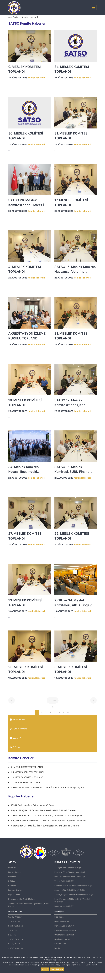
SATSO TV (12, 930)
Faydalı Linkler (14, 894)
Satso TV (17, 738)
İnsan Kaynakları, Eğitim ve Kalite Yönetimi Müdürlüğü (72, 900)
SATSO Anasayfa (15, 917)
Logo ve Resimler (15, 890)
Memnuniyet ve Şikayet (64, 926)
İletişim (57, 948)
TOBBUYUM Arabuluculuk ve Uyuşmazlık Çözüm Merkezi (28, 904)
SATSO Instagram (15, 948)
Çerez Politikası (57, 969)
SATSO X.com (14, 944)
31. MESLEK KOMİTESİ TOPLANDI (27, 782)
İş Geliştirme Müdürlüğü (64, 906)
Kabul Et (45, 969)
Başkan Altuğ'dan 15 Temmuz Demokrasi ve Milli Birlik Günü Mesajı (43, 810)
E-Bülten (11, 881)
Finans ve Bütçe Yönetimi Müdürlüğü (69, 872)
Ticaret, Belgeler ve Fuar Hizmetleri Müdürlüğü (73, 894)
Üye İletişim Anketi (62, 939)
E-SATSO (12, 935)
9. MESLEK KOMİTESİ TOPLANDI (27, 767)
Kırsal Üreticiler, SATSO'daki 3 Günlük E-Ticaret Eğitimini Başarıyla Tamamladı (49, 820)
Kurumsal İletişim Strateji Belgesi (21, 899)
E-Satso (16, 747)
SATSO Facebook (15, 939)
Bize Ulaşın (59, 917)
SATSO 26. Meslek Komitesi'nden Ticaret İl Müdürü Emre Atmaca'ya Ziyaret (47, 787)
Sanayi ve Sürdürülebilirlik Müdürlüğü (69, 890)
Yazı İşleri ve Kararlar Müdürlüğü (67, 868)
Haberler (11, 868)
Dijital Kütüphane (20, 729)
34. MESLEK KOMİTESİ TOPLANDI (27, 772)
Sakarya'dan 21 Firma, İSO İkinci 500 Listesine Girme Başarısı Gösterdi (45, 825)
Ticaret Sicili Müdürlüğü (64, 881)
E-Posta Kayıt (60, 944)
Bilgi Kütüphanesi (15, 926)
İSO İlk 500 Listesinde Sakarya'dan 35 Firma (32, 805)
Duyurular (12, 877)
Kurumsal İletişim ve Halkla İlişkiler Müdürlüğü (73, 885)
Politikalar (12, 885)
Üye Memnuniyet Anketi (64, 935)
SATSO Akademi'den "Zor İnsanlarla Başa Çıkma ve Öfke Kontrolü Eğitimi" (47, 815)
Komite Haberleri (30, 17)
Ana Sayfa (13, 17)
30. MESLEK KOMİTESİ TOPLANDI (27, 777)
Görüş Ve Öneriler (61, 921)
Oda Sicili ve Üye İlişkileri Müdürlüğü (69, 877)
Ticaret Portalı (19, 719)
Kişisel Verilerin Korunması (65, 930)
